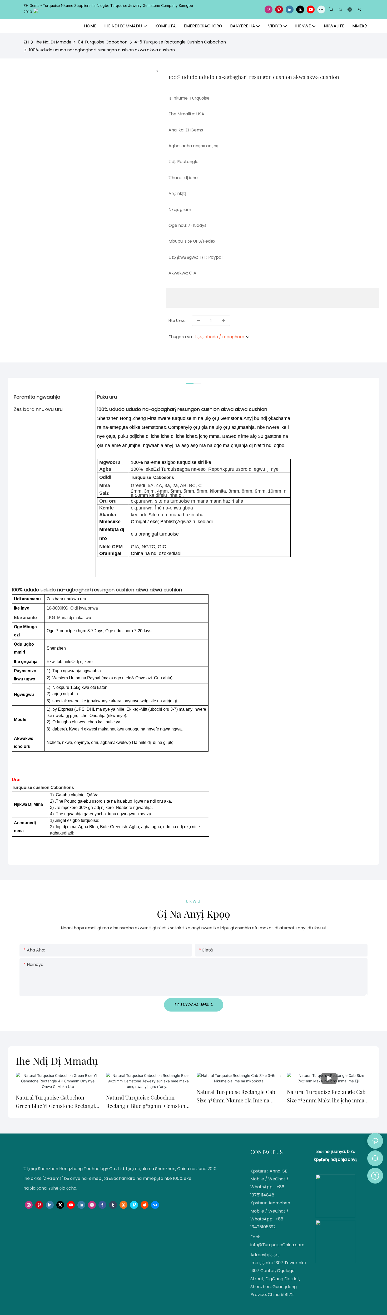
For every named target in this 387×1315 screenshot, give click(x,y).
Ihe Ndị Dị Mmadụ (53, 42)
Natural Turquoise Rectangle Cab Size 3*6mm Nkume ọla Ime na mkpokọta (236, 1096)
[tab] (190, 381)
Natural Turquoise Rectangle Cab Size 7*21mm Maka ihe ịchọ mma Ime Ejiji (326, 1096)
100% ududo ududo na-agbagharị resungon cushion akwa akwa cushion (102, 50)
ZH (26, 42)
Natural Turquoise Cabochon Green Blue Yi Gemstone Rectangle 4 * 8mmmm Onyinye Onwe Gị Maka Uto (57, 1102)
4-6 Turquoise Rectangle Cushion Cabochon (180, 42)
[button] (366, 26)
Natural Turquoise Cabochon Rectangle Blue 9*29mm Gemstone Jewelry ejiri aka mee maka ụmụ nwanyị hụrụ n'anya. (147, 1102)
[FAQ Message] (375, 1175)
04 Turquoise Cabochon (102, 42)
